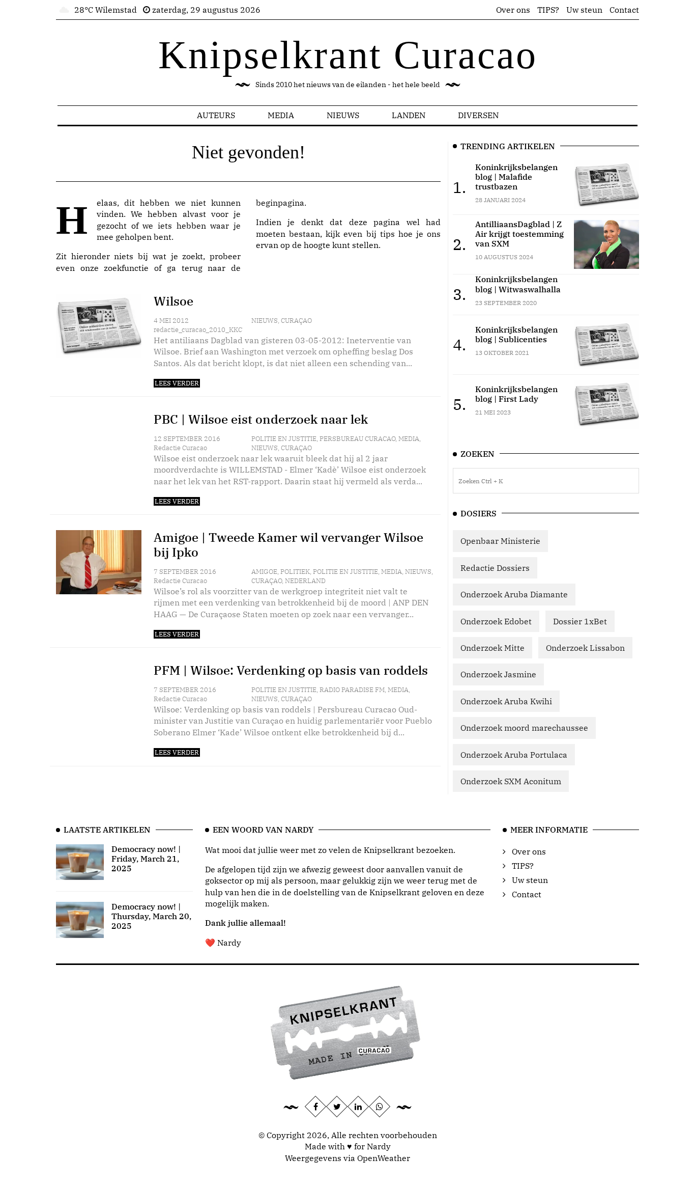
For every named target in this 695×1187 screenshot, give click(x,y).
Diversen (478, 115)
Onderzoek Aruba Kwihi (506, 701)
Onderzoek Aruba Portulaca (513, 755)
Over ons (513, 10)
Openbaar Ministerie (500, 541)
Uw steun (584, 10)
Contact (624, 10)
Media (281, 115)
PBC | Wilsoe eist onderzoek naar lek (261, 419)
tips (387, 234)
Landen (408, 115)
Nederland (305, 580)
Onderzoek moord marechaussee (524, 728)
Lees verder (177, 383)
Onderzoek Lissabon (585, 648)
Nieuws (343, 115)
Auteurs (216, 115)
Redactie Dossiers (495, 568)
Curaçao (296, 320)
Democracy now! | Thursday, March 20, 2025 (151, 916)
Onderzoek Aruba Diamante (514, 594)
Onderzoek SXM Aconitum (510, 781)
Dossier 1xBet (580, 621)
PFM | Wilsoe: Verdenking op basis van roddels (291, 670)
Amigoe (264, 571)
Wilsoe (173, 301)
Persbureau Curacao (357, 438)
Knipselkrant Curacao (347, 55)
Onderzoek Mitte (492, 648)
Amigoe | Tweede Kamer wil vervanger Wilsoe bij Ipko (288, 544)
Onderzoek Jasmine (498, 674)
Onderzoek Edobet (496, 621)
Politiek (295, 571)
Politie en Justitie (283, 438)
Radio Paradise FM (352, 689)
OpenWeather (383, 1158)
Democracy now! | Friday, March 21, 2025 (146, 858)
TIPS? (548, 10)
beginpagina (280, 203)
